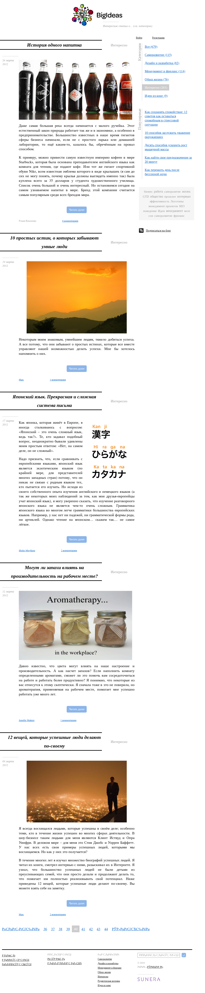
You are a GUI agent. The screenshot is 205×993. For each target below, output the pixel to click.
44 (106, 928)
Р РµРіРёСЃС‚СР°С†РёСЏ (15, 959)
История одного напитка (54, 44)
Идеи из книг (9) (156, 95)
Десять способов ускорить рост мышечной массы (166, 147)
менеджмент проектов (163, 206)
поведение (150, 211)
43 (98, 928)
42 (91, 928)
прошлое (170, 196)
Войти (139, 37)
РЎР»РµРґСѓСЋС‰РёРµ (131, 928)
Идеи (161, 211)
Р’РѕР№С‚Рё (8, 955)
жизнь (186, 191)
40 (75, 928)
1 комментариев (58, 379)
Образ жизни (104, 972)
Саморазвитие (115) (158, 55)
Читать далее (76, 210)
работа (158, 191)
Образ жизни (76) (157, 79)
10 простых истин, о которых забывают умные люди (54, 242)
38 (60, 928)
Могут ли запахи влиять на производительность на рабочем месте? (54, 571)
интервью (184, 196)
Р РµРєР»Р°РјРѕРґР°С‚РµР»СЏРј (64, 963)
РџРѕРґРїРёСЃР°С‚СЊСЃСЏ (16, 964)
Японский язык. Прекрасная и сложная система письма (54, 401)
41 (83, 928)
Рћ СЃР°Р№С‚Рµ (56, 958)
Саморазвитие (105, 958)
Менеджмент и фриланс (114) (165, 71)
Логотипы (177, 201)
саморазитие (172, 191)
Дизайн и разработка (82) (162, 63)
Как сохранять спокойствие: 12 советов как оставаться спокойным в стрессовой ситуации (166, 118)
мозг (187, 211)
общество (156, 196)
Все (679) (151, 46)
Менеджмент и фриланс (110, 967)
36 (45, 928)
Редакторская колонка (109, 980)
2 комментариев (69, 550)
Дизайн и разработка (108, 963)
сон (151, 215)
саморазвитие (163, 215)
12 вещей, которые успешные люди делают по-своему (54, 741)
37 (53, 928)
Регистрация (158, 37)
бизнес (148, 191)
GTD (146, 196)
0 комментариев (70, 220)
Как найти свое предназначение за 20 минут (168, 159)
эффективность (159, 201)
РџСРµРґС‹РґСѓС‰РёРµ (20, 928)
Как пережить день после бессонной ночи (162, 172)
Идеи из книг (104, 985)
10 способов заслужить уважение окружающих (167, 134)
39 (68, 928)
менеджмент (174, 211)
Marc (21, 914)
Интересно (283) (156, 87)
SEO (182, 206)
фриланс (179, 215)
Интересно (103, 976)
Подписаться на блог (158, 230)
